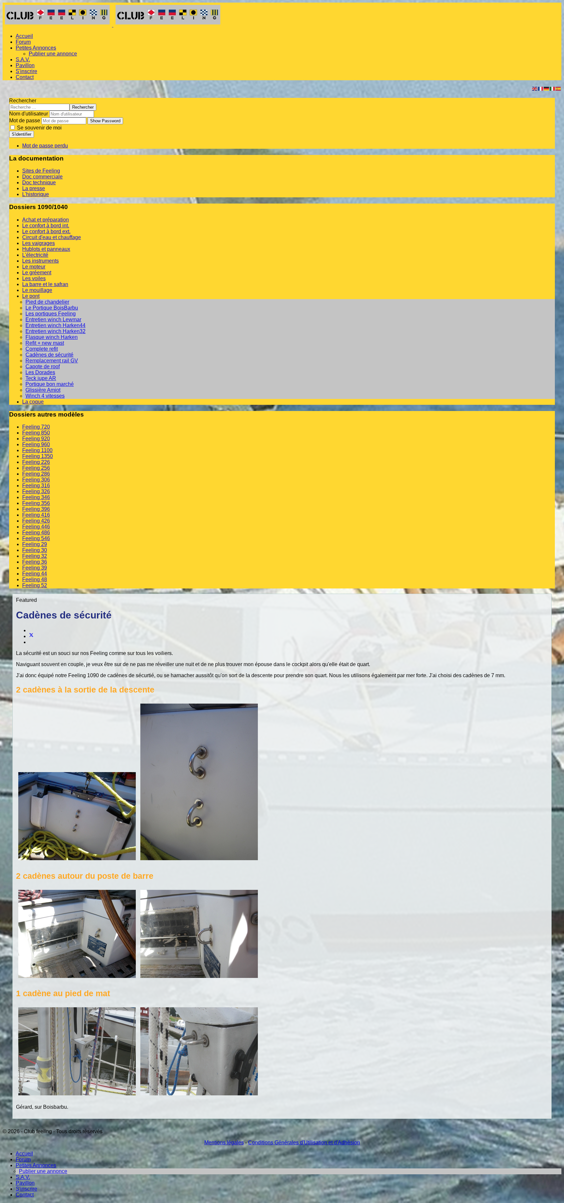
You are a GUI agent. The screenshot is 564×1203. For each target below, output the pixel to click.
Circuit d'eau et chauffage (51, 237)
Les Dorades (40, 372)
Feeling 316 (36, 485)
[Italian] (553, 88)
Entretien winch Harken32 (55, 331)
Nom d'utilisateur (28, 113)
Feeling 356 (36, 503)
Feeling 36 (34, 562)
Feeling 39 (34, 568)
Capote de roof (42, 366)
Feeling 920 (36, 438)
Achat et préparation (45, 219)
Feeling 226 (36, 462)
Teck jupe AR (40, 378)
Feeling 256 (36, 468)
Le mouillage (37, 290)
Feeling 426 (36, 521)
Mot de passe (24, 120)
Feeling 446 (36, 526)
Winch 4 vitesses (45, 396)
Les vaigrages (38, 243)
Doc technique (39, 182)
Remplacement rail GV (51, 360)
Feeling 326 (36, 491)
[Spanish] (558, 88)
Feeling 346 (36, 497)
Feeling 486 (36, 532)
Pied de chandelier (47, 302)
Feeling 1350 (37, 456)
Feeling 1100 (37, 450)
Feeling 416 (36, 515)
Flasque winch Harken (51, 337)
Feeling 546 (36, 538)
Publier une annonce (53, 53)
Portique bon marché (49, 384)
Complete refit (41, 349)
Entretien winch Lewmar (53, 319)
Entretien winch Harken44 (55, 325)
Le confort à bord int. (45, 225)
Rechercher (22, 100)
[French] (541, 88)
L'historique (35, 194)
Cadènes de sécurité (49, 355)
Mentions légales (224, 1142)
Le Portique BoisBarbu (51, 308)
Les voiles (34, 278)
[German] (547, 88)
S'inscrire (26, 71)
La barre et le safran (45, 284)
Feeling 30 (34, 550)
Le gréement (36, 272)
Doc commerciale (42, 176)
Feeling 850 (36, 432)
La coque (33, 401)
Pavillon (25, 65)
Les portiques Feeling (50, 313)
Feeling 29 (34, 544)
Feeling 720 (36, 427)
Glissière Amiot (42, 390)
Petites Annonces (36, 48)
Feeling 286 (36, 474)
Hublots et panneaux (46, 249)
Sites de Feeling (41, 171)
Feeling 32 (34, 556)
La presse (33, 188)
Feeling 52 (34, 585)
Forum (23, 42)
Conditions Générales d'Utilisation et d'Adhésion (304, 1142)
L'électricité (35, 255)
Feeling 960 (36, 444)
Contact (25, 77)
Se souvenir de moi (39, 127)
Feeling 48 (34, 579)
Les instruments (40, 261)
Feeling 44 (34, 573)
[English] (535, 88)
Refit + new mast (44, 343)
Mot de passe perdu (45, 145)
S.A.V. (23, 59)
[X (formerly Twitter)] (31, 636)
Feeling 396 (36, 509)
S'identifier (21, 134)
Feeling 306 (36, 479)
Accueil (24, 36)
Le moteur (33, 266)
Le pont (30, 296)
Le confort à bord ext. (46, 231)
